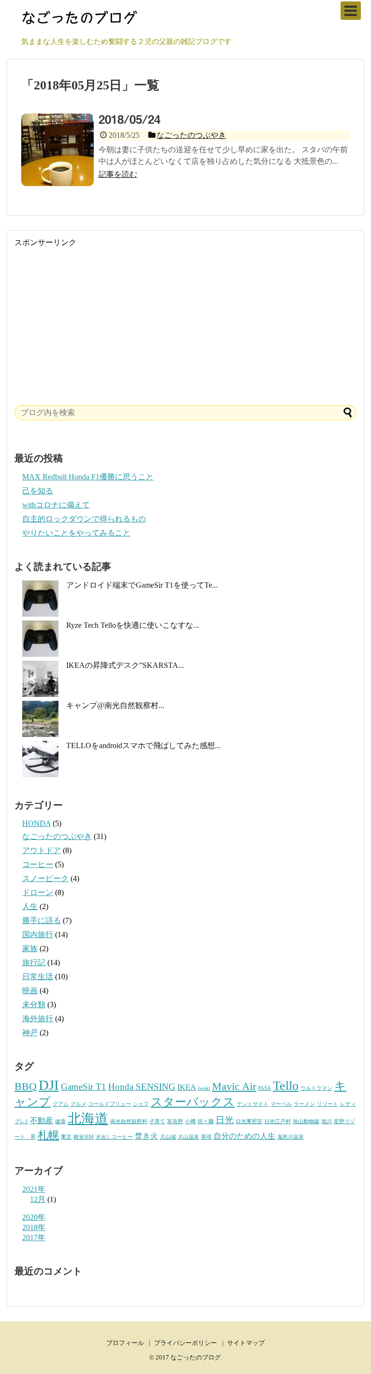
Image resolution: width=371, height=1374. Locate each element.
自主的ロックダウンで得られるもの (84, 519)
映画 (30, 990)
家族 (30, 948)
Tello (286, 1085)
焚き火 (146, 1136)
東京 (66, 1137)
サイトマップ (246, 1343)
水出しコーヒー (114, 1137)
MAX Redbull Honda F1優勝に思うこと (88, 477)
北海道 (88, 1118)
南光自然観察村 (128, 1121)
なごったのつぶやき (57, 836)
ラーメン (304, 1104)
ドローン (37, 892)
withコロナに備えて (56, 505)
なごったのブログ (196, 1357)
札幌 (48, 1135)
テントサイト (253, 1104)
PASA (264, 1088)
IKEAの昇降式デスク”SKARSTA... (125, 665)
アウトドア (41, 850)
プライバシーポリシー (185, 1343)
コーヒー (37, 864)
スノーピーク (45, 878)
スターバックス (193, 1101)
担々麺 (206, 1121)
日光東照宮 (249, 1121)
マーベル (281, 1104)
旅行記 (33, 962)
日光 (224, 1120)
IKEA (186, 1087)
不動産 (41, 1120)
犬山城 (168, 1137)
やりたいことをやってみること (76, 533)
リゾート (327, 1104)
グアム (61, 1104)
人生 (30, 906)
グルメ (78, 1104)
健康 (60, 1121)
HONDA (36, 823)
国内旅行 (37, 934)
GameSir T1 (83, 1087)
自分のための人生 (244, 1136)
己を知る (37, 491)
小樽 (190, 1121)
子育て (157, 1121)
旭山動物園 (306, 1121)
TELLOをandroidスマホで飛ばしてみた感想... (143, 745)
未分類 (33, 1004)
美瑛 (206, 1137)
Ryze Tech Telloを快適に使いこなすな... (132, 625)
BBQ (25, 1086)
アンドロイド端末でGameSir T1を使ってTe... (142, 585)
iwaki (204, 1088)
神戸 (30, 1032)
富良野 (175, 1121)
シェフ (141, 1104)
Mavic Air (234, 1086)
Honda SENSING (141, 1087)
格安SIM (83, 1137)
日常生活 (37, 976)
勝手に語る (41, 920)
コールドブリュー (109, 1104)
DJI (49, 1085)
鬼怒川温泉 (290, 1137)
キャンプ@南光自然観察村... (115, 705)
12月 (37, 1199)
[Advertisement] (185, 315)
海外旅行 (37, 1018)
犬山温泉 (188, 1137)
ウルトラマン (316, 1088)
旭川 (326, 1121)
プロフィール (125, 1343)
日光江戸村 (277, 1121)
